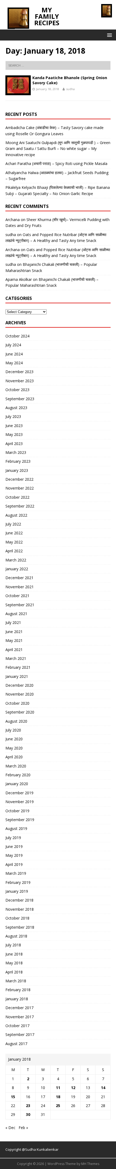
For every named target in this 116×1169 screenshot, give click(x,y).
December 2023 (19, 371)
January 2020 (16, 783)
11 (58, 1087)
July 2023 (13, 416)
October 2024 (17, 336)
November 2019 (19, 801)
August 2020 (16, 721)
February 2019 (17, 882)
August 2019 (16, 828)
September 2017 (19, 1034)
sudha (70, 89)
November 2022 (19, 488)
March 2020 (15, 766)
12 (73, 1087)
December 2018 (19, 900)
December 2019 (19, 792)
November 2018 (19, 909)
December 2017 (19, 1007)
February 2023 (17, 461)
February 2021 (17, 667)
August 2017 (16, 1043)
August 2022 (16, 515)
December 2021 (19, 577)
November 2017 (19, 1016)
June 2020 (14, 738)
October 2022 (17, 497)
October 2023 (17, 389)
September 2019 (19, 819)
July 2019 (13, 837)
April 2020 (14, 756)
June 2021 (14, 631)
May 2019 (14, 855)
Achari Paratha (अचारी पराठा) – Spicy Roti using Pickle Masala (56, 163)
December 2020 (19, 685)
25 (58, 1105)
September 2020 (19, 712)
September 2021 (19, 604)
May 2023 (14, 434)
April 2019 (14, 864)
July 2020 (13, 730)
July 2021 (13, 622)
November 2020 (19, 694)
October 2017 (17, 1025)
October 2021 (17, 595)
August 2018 (16, 936)
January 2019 (16, 891)
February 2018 (17, 989)
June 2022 (14, 532)
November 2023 (19, 380)
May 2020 (14, 748)
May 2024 (14, 362)
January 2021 (16, 676)
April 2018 (14, 972)
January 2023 (16, 470)
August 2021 (16, 613)
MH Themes (90, 1163)
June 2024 (14, 353)
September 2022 (19, 506)
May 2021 (14, 640)
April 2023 (14, 443)
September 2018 (19, 927)
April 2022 (14, 550)
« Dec (10, 1127)
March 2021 (15, 658)
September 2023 (19, 398)
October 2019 (17, 810)
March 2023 (15, 452)
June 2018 (14, 954)
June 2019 (14, 846)
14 (103, 1087)
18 (58, 1096)
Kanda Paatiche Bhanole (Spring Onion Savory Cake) (69, 80)
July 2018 (13, 944)
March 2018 (15, 980)
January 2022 (16, 568)
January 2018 (16, 998)
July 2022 (13, 524)
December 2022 (19, 479)
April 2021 (14, 649)
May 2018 (14, 962)
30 (28, 1114)
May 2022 (14, 542)
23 (28, 1105)
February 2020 (17, 774)
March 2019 (15, 873)
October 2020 (17, 703)
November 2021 (19, 586)
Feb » (23, 1127)
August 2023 (16, 407)
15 (13, 1096)
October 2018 (17, 918)
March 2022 (15, 560)
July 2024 (13, 344)
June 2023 (14, 425)
